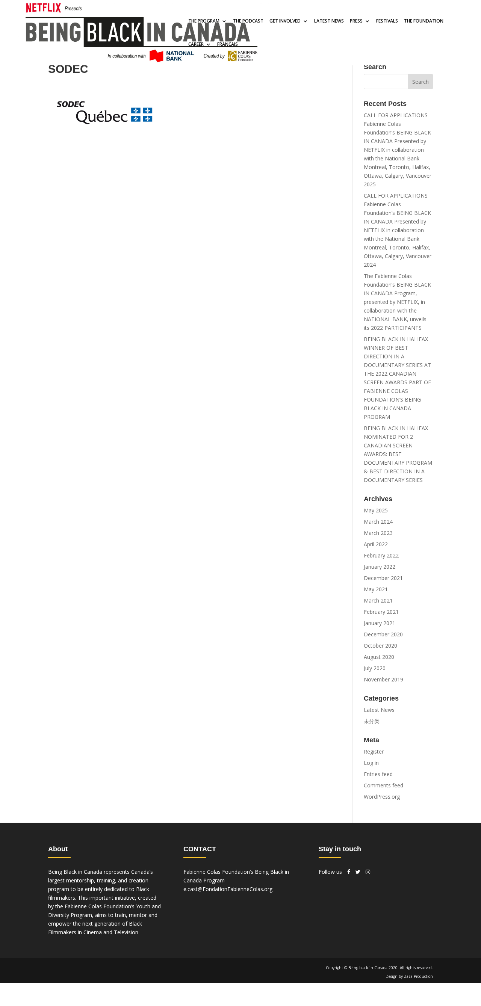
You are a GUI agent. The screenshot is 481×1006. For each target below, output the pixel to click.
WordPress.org (382, 796)
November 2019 (383, 679)
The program (203, 21)
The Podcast (248, 21)
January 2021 (379, 623)
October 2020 (380, 645)
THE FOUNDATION (423, 21)
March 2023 (378, 532)
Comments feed (383, 785)
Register (374, 751)
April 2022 (376, 544)
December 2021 (383, 578)
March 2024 (378, 521)
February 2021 (381, 611)
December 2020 (383, 634)
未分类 (372, 721)
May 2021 (376, 589)
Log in (371, 762)
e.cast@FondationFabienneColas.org (227, 889)
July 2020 (375, 668)
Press (356, 21)
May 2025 (376, 510)
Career (196, 44)
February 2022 (381, 555)
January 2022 (379, 566)
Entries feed (378, 774)
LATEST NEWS (329, 21)
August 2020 (379, 656)
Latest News (379, 709)
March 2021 (378, 600)
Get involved (285, 21)
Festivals (387, 21)
